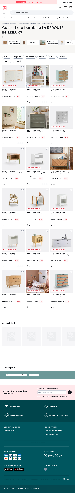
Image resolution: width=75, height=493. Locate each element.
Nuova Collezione (34, 18)
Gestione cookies (11, 481)
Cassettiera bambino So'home (17, 375)
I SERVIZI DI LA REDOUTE (50, 427)
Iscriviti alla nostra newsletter (48, 389)
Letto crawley (34, 375)
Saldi (5, 18)
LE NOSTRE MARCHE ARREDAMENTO (53, 431)
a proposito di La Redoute (12, 427)
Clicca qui (52, 396)
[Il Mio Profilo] (60, 7)
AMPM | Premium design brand (53, 18)
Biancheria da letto (17, 18)
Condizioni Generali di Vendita (11, 479)
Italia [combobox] (67, 479)
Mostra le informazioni (37, 443)
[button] (70, 7)
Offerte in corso (44, 479)
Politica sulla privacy (55, 479)
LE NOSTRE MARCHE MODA (51, 434)
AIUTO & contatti (9, 431)
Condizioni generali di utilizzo (24, 481)
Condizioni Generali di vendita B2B (30, 479)
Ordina (6, 57)
